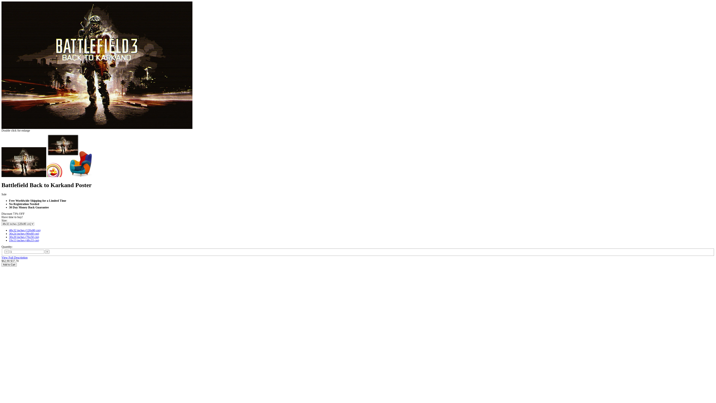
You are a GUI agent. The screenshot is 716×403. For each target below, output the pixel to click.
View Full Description (14, 257)
